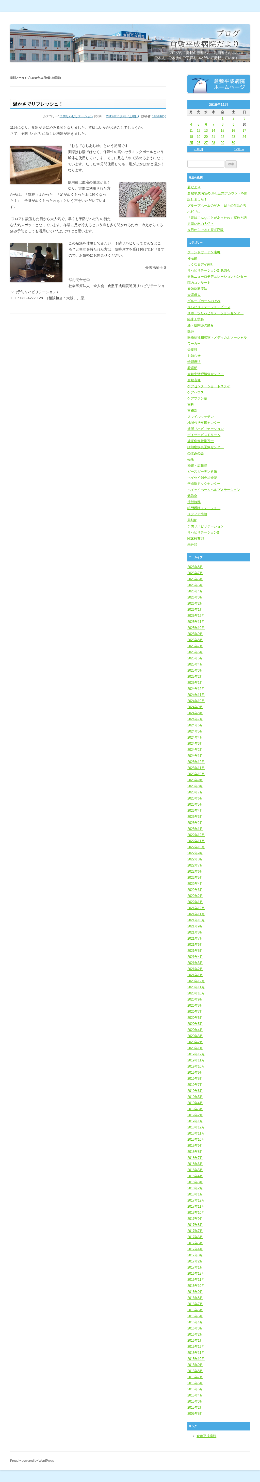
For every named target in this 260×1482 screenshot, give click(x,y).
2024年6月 (195, 725)
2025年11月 (196, 622)
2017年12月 (196, 1200)
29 (222, 143)
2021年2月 (195, 969)
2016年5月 (195, 1316)
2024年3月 (195, 743)
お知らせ (194, 356)
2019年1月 (195, 1121)
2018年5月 (195, 1170)
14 (213, 130)
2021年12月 (196, 908)
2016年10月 (196, 1286)
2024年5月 (195, 731)
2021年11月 (196, 914)
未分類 (192, 544)
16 (233, 130)
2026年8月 (195, 567)
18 (191, 137)
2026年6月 (195, 579)
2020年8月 (195, 1005)
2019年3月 (195, 1109)
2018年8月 (195, 1152)
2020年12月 (196, 981)
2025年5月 (195, 658)
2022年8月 (195, 859)
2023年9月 (195, 780)
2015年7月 (195, 1377)
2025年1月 (195, 683)
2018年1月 (195, 1194)
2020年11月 (196, 987)
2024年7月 (195, 719)
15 (222, 130)
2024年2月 (195, 750)
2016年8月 (195, 1298)
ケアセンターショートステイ (208, 386)
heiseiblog (159, 116)
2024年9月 (195, 707)
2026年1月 (195, 609)
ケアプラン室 (197, 398)
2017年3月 (195, 1255)
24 (244, 137)
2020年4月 (195, 1030)
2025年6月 (195, 652)
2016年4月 (195, 1322)
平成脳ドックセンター (203, 484)
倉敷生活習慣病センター (205, 374)
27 (206, 143)
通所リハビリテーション (205, 429)
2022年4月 (195, 884)
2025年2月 (195, 676)
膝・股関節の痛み (200, 325)
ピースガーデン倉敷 (202, 471)
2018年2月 (195, 1188)
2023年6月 (195, 798)
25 (191, 143)
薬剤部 (192, 520)
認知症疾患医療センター (205, 447)
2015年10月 (196, 1359)
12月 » (239, 149)
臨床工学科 (195, 319)
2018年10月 (196, 1139)
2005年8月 (195, 1414)
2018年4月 (195, 1176)
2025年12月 (196, 616)
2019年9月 (195, 1072)
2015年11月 (196, 1353)
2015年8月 (195, 1371)
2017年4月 (195, 1249)
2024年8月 (195, 713)
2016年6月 (195, 1310)
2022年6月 (195, 871)
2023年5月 (195, 804)
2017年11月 (196, 1206)
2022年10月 (196, 847)
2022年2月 (195, 896)
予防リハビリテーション (76, 116)
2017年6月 (195, 1237)
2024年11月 (196, 695)
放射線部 (194, 502)
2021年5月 (195, 951)
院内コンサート (198, 283)
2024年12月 (196, 689)
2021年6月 (195, 944)
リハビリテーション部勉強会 (208, 270)
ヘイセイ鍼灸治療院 (202, 477)
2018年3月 (195, 1182)
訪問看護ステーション (203, 508)
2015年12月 (196, 1346)
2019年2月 (195, 1115)
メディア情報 (197, 514)
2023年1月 (195, 829)
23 (233, 137)
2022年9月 (195, 853)
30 (233, 143)
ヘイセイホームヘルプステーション (213, 490)
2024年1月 (195, 756)
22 (222, 137)
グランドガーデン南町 (203, 252)
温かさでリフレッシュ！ (38, 104)
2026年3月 (195, 597)
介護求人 (194, 295)
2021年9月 (195, 926)
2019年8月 (195, 1078)
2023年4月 (195, 810)
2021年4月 (195, 957)
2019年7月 (195, 1085)
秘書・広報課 (197, 465)
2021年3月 (195, 963)
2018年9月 (195, 1145)
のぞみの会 (195, 453)
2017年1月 (195, 1267)
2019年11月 (196, 1060)
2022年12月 (196, 835)
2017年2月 (195, 1261)
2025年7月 (195, 646)
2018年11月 (196, 1133)
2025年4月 (195, 664)
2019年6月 (195, 1091)
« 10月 (198, 149)
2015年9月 (195, 1365)
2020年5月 (195, 1024)
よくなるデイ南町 (200, 264)
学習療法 (194, 362)
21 (213, 137)
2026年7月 (195, 573)
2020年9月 (195, 999)
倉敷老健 (194, 380)
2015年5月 (195, 1389)
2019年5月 (195, 1097)
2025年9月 (195, 634)
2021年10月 (196, 920)
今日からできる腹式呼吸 (205, 230)
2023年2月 (195, 823)
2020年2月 (195, 1042)
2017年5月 (195, 1243)
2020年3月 (195, 1036)
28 (213, 143)
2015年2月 (195, 1407)
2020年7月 (195, 1011)
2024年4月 (195, 737)
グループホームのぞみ (203, 301)
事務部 (192, 410)
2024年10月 (196, 701)
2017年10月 (196, 1212)
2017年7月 (195, 1231)
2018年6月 (195, 1164)
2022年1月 (195, 902)
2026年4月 (195, 591)
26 (198, 143)
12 (198, 130)
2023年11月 (196, 768)
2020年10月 (196, 993)
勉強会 (192, 496)
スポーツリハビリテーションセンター (215, 313)
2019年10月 (196, 1066)
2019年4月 (195, 1103)
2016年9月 (195, 1292)
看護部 (192, 368)
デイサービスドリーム (203, 435)
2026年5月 (195, 585)
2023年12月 (196, 762)
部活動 (192, 258)
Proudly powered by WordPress (32, 1460)
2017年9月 (195, 1219)
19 (198, 137)
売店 (190, 459)
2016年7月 (195, 1304)
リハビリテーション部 (203, 532)
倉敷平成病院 (206, 1436)
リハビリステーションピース (208, 307)
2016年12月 (196, 1273)
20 (206, 137)
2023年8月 (195, 786)
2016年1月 (195, 1340)
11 (191, 130)
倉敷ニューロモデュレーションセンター (217, 276)
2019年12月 (196, 1054)
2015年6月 (195, 1383)
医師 (190, 331)
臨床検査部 (195, 538)
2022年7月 (195, 865)
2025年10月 (196, 628)
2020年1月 (195, 1048)
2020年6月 (195, 1018)
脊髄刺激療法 (197, 289)
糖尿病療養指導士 (200, 441)
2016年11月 (196, 1279)
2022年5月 (195, 877)
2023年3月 (195, 817)
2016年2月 (195, 1334)
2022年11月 (196, 841)
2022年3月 (195, 890)
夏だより (194, 187)
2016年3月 (195, 1328)
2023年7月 (195, 792)
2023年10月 (196, 774)
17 (244, 130)
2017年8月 (195, 1225)
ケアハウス (195, 392)
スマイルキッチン (200, 417)
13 (206, 130)
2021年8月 (195, 932)
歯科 (190, 404)
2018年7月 (195, 1158)
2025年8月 (195, 640)
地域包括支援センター (203, 423)
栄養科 (192, 350)
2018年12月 (196, 1127)
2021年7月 (195, 938)
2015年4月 (195, 1395)
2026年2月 (195, 603)
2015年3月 (195, 1401)
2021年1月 (195, 975)
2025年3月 (195, 670)
